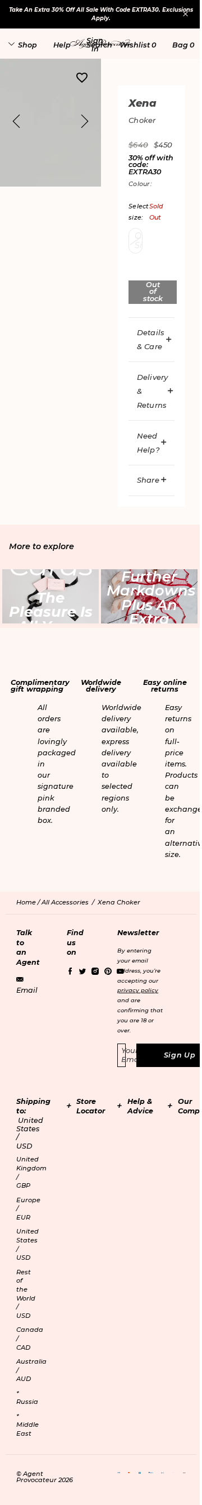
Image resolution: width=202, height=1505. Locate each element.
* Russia (27, 1397)
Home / (29, 902)
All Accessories (65, 902)
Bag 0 (183, 45)
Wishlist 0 (138, 45)
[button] (94, 44)
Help (62, 45)
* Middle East (27, 1424)
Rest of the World (25, 1294)
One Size (139, 240)
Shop (27, 45)
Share (148, 479)
